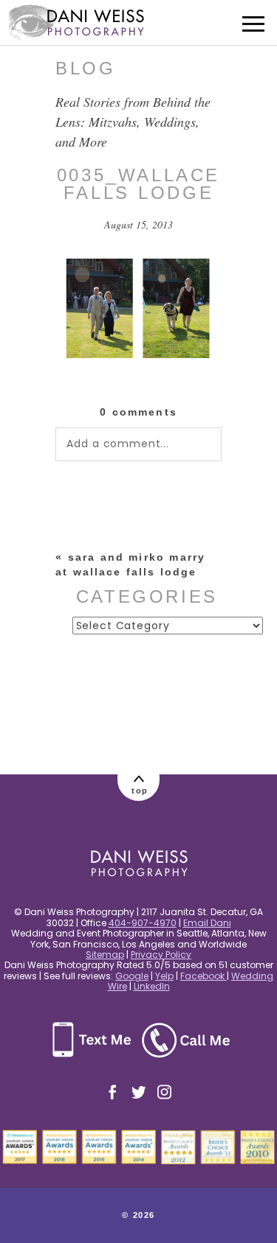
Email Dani (207, 923)
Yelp (164, 976)
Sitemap (105, 954)
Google (131, 976)
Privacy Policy (161, 954)
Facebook (203, 976)
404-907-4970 (143, 923)
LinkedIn (152, 986)
